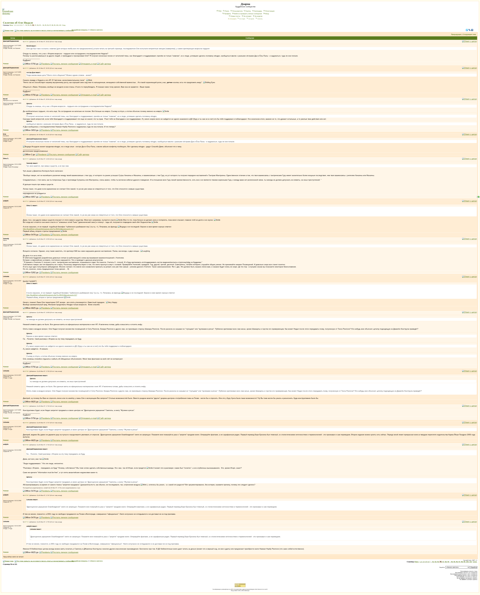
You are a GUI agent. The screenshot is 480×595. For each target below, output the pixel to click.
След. (64, 25)
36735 (26, 41)
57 (35, 25)
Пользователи (237, 11)
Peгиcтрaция (269, 11)
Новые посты (235, 16)
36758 (26, 371)
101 (60, 25)
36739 (26, 99)
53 (26, 25)
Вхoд (267, 14)
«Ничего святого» (96, 30)
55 (31, 25)
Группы (248, 11)
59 (40, 25)
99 (54, 25)
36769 (26, 495)
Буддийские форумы (80, 30)
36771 (26, 522)
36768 (26, 444)
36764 (26, 422)
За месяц (260, 18)
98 (52, 25)
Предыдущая (456, 34)
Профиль (227, 14)
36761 (26, 406)
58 (37, 25)
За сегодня (247, 16)
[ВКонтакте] (472, 30)
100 (57, 25)
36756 (26, 277)
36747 (26, 159)
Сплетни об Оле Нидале (18, 22)
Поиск (227, 11)
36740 (26, 134)
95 (45, 25)
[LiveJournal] (469, 30)
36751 (26, 201)
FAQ (219, 11)
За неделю (258, 16)
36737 (26, 68)
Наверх (6, 64)
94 (43, 25)
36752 (26, 239)
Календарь (258, 11)
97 (50, 25)
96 (48, 25)
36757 (26, 312)
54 (28, 25)
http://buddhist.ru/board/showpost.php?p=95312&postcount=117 (48, 229)
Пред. (11, 25)
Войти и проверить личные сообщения (248, 14)
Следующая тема (469, 34)
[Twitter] (467, 30)
